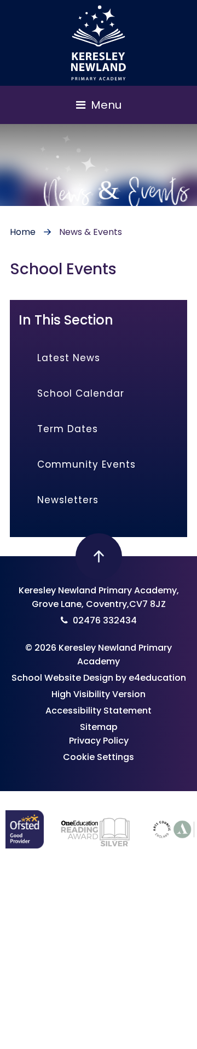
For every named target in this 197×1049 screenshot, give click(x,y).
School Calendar (80, 393)
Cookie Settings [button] (98, 757)
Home (23, 232)
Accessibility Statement (98, 710)
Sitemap (99, 727)
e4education (157, 677)
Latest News (68, 357)
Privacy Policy (99, 740)
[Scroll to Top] (99, 556)
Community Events (86, 464)
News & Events (90, 232)
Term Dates (67, 428)
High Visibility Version (98, 694)
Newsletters (68, 499)
